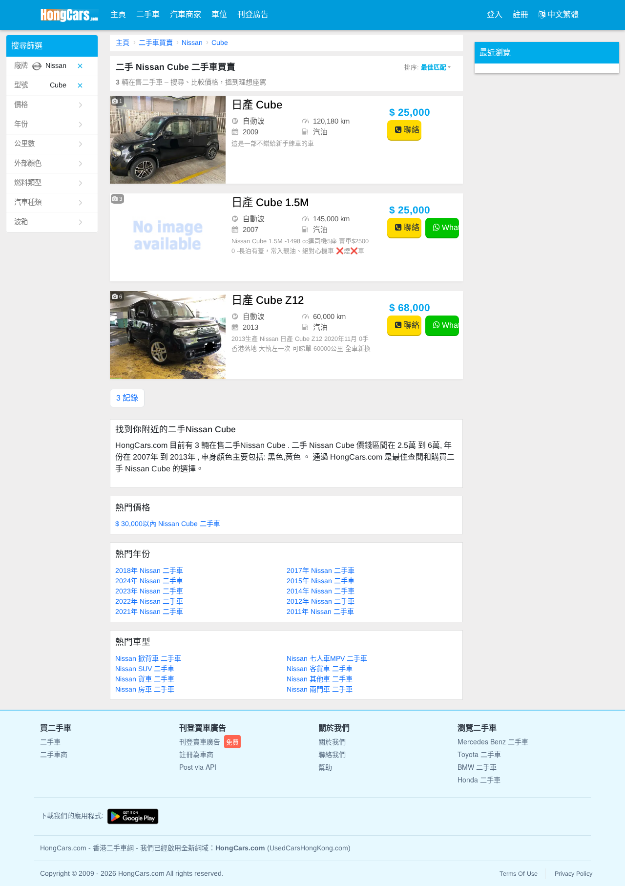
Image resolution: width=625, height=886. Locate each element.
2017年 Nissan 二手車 (320, 570)
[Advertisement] (548, 219)
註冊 (520, 14)
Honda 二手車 (479, 779)
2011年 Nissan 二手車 (320, 611)
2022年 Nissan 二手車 (149, 601)
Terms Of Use (519, 873)
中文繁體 (562, 14)
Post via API (197, 767)
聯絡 (410, 130)
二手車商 (53, 754)
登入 (494, 14)
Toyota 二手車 (479, 754)
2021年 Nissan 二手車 (149, 611)
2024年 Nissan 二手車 (149, 581)
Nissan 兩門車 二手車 (320, 689)
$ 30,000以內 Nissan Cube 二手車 (167, 523)
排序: (425, 67)
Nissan (192, 42)
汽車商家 (185, 14)
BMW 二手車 (477, 767)
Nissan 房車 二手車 (144, 689)
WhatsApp (449, 227)
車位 (219, 14)
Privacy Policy (573, 873)
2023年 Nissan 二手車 (149, 591)
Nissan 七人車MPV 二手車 (327, 658)
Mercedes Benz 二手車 (493, 741)
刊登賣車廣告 (209, 741)
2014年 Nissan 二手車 (320, 591)
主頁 (118, 14)
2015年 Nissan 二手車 (320, 581)
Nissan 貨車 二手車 (144, 679)
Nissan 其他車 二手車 (320, 679)
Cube (219, 42)
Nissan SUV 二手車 (144, 669)
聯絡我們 (332, 754)
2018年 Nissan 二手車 (149, 570)
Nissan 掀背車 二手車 (148, 658)
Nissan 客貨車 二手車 (320, 669)
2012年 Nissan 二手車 (320, 601)
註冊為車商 (196, 754)
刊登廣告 (253, 14)
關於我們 (332, 741)
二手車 (148, 14)
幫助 (325, 767)
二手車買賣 (156, 42)
